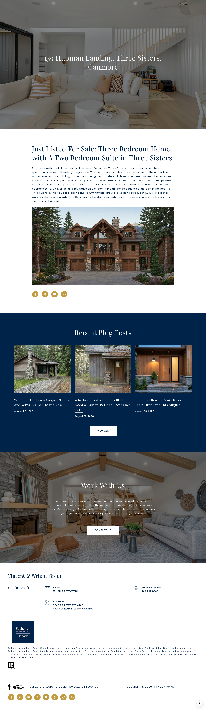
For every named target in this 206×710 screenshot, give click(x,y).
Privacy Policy (164, 686)
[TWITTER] (37, 697)
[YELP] (55, 697)
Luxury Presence (86, 686)
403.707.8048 (150, 591)
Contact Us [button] (103, 530)
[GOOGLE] (72, 697)
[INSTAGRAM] (20, 697)
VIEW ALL (103, 431)
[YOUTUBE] (46, 697)
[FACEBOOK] (11, 697)
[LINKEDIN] (28, 697)
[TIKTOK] (63, 697)
